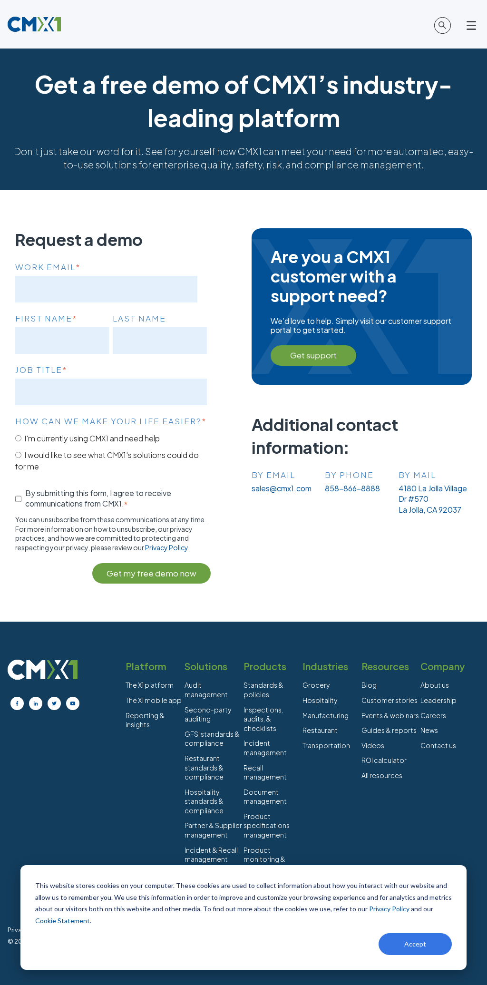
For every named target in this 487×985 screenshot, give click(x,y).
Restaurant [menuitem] (320, 730)
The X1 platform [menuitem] (150, 685)
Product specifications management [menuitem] (267, 825)
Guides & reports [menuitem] (389, 730)
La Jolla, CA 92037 (430, 510)
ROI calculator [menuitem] (384, 760)
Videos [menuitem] (372, 745)
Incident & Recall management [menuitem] (211, 855)
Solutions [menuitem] (206, 666)
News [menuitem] (429, 730)
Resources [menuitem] (385, 666)
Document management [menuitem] (265, 797)
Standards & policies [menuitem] (263, 690)
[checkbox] (111, 452)
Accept (415, 944)
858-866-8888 (352, 488)
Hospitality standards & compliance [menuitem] (204, 801)
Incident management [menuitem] (265, 748)
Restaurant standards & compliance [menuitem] (204, 767)
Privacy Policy (389, 909)
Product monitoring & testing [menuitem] (264, 859)
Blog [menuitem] (369, 685)
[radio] (111, 438)
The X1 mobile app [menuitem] (154, 700)
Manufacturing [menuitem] (325, 715)
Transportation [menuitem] (326, 745)
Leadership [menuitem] (438, 700)
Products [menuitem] (265, 666)
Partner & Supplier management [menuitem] (213, 830)
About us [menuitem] (434, 685)
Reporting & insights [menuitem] (145, 720)
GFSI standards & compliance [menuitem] (212, 739)
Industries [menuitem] (325, 666)
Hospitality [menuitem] (319, 700)
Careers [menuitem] (433, 715)
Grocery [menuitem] (316, 685)
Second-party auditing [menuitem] (208, 714)
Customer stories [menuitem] (389, 700)
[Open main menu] (472, 25)
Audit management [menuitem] (206, 690)
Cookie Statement (62, 921)
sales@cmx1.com (282, 488)
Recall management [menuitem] (265, 772)
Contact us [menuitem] (438, 745)
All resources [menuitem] (381, 775)
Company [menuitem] (442, 666)
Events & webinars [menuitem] (390, 715)
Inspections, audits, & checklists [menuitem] (263, 718)
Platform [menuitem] (146, 666)
